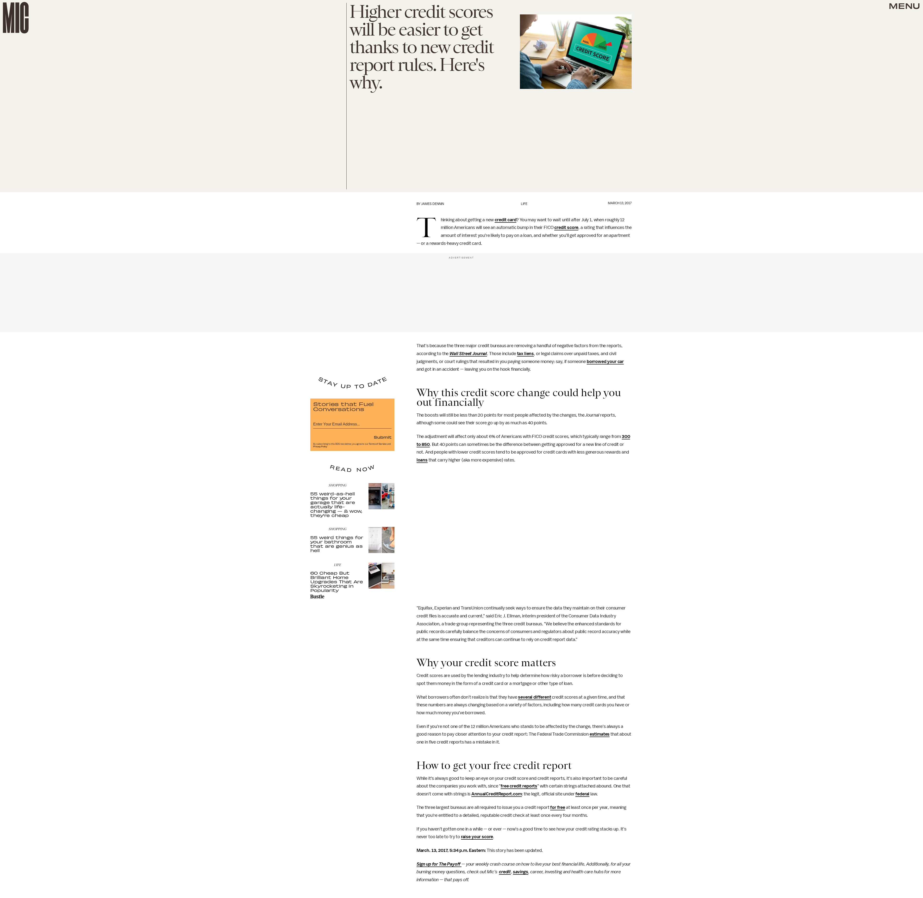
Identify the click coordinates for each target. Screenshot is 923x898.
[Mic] (16, 17)
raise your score (477, 836)
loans (422, 460)
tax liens (525, 353)
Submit (383, 437)
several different (534, 697)
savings (520, 871)
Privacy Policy (320, 446)
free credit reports (519, 786)
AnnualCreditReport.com (496, 794)
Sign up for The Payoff (439, 864)
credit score (566, 227)
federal (582, 794)
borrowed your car (605, 361)
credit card (505, 219)
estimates (600, 734)
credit (505, 871)
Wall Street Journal (468, 353)
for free (557, 807)
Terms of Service (378, 444)
